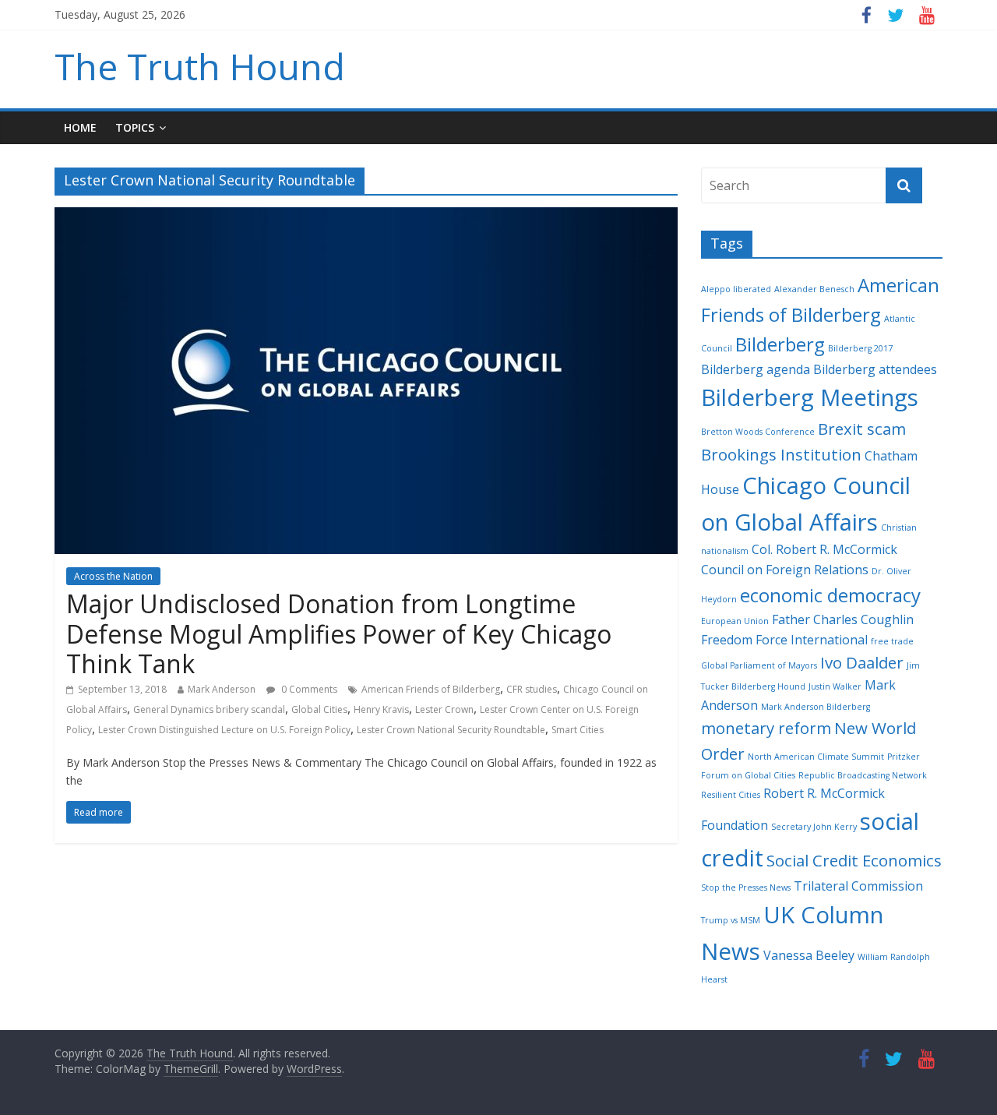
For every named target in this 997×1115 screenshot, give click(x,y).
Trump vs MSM (730, 920)
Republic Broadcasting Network (862, 775)
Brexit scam (862, 428)
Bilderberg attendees (875, 369)
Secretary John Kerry (814, 826)
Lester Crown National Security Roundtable (451, 729)
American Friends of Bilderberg (430, 689)
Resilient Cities (730, 794)
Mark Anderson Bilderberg (815, 706)
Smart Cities (577, 729)
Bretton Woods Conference (758, 431)
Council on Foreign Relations (784, 569)
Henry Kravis (381, 709)
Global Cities (319, 709)
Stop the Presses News (746, 887)
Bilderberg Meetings (809, 397)
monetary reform (766, 728)
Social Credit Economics (854, 860)
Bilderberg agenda (755, 369)
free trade (892, 641)
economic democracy (830, 595)
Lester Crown (444, 709)
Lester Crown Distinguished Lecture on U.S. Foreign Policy (224, 729)
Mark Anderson (221, 689)
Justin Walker (835, 686)
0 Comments (308, 689)
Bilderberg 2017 (860, 348)
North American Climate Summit (816, 756)
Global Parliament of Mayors (759, 665)
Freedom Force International (784, 639)
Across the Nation (113, 576)
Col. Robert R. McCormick (824, 549)
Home (80, 127)
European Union (735, 621)
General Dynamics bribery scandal (209, 709)
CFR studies (531, 689)
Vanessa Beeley (808, 955)
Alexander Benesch (814, 289)
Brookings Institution (781, 454)
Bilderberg (780, 344)
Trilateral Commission (858, 885)
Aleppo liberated (736, 289)
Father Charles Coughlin (843, 619)
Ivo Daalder (862, 662)
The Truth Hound (200, 66)
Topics (134, 127)
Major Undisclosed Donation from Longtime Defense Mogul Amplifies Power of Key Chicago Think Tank (338, 633)
